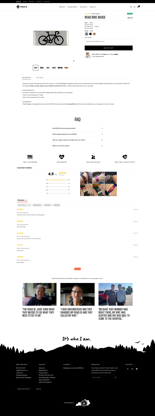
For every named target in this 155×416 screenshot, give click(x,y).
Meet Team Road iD (45, 382)
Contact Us (19, 373)
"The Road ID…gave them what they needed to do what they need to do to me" (38, 312)
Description (26, 77)
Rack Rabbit (46, 1)
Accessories (83, 7)
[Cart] (138, 7)
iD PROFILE (38, 1)
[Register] (115, 377)
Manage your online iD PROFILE (73, 368)
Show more (77, 269)
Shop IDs (62, 7)
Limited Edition (72, 7)
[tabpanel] (77, 238)
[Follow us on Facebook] (128, 369)
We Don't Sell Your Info (46, 375)
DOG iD (25, 1)
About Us (93, 7)
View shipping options (98, 56)
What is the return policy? (61, 146)
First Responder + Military (47, 377)
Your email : (88, 37)
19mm (96, 26)
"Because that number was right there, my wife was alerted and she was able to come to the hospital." (114, 314)
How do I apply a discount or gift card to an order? (68, 140)
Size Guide (39, 77)
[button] (58, 180)
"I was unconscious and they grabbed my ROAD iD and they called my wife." (76, 312)
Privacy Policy (43, 373)
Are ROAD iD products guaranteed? (63, 128)
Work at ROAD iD (44, 380)
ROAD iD (18, 1)
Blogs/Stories (43, 370)
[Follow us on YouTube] (136, 369)
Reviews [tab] (22, 200)
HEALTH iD (31, 1)
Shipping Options (21, 375)
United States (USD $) (23, 389)
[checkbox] (57, 205)
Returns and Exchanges (23, 377)
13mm (89, 26)
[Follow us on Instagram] (132, 369)
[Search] (131, 7)
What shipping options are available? (64, 134)
